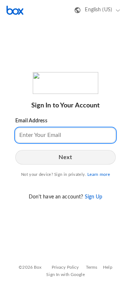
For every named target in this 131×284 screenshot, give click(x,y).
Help (107, 267)
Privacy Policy (65, 267)
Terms (92, 267)
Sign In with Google (65, 274)
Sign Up (94, 197)
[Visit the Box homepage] (15, 10)
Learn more (98, 174)
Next (65, 157)
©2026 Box (30, 267)
